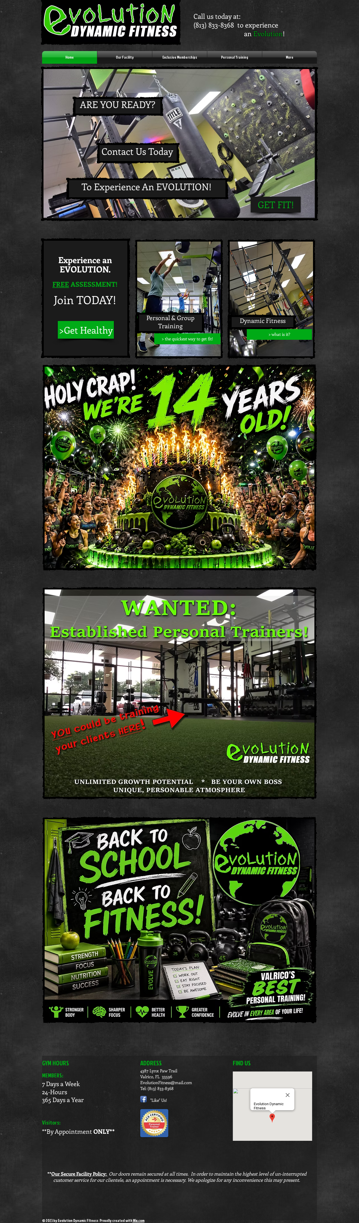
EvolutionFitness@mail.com (166, 1082)
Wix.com (138, 1220)
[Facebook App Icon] (143, 1099)
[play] (301, 213)
